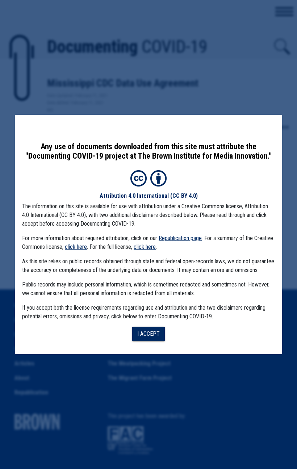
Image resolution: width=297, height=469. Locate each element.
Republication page (180, 238)
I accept (148, 333)
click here (76, 246)
